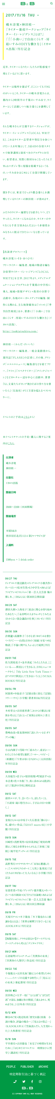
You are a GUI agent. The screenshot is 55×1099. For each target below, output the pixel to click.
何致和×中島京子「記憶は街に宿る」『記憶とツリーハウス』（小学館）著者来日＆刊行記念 (28, 695)
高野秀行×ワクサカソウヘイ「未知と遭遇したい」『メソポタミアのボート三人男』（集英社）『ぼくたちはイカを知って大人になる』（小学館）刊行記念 (28, 871)
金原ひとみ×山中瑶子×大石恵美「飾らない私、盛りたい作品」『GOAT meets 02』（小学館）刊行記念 (28, 825)
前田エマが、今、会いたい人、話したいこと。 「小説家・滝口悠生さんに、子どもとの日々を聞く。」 (27, 803)
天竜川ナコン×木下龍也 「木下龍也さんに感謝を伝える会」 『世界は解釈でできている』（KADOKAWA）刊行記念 (28, 921)
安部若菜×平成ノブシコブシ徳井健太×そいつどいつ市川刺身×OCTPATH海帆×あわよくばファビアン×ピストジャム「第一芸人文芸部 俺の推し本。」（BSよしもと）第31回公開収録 (28, 897)
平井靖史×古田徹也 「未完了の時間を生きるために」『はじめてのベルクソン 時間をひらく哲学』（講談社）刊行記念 (28, 1048)
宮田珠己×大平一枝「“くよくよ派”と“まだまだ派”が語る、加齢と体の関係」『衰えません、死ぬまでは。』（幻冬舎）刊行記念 (27, 1000)
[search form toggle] (51, 4)
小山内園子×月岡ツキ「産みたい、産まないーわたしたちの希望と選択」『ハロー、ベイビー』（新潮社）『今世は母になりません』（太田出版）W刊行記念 (28, 757)
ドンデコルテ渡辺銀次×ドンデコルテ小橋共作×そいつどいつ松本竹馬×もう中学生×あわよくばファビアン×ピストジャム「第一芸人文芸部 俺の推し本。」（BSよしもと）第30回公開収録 (28, 590)
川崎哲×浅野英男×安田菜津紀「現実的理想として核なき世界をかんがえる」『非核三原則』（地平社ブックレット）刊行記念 (27, 846)
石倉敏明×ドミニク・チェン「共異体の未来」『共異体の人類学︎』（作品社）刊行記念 (27, 958)
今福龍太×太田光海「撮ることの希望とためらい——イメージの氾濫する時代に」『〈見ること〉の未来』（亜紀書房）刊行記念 (28, 978)
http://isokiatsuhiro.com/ (20, 331)
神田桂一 (11, 468)
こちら (26, 417)
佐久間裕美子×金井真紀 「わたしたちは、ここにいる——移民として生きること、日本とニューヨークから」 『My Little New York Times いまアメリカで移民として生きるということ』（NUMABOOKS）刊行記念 (28, 671)
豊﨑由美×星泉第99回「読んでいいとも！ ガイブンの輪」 (27, 734)
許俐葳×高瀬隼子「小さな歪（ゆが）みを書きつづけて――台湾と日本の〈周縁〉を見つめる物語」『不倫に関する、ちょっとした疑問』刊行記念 (28, 643)
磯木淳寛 (11, 463)
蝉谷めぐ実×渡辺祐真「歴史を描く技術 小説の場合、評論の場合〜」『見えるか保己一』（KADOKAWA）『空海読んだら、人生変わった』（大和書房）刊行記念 (28, 1024)
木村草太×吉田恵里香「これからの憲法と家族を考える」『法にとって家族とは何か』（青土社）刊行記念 (27, 715)
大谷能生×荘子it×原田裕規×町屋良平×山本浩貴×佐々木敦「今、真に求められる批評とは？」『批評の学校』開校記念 (28, 781)
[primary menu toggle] (3, 4)
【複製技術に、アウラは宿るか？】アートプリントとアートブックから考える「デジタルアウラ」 (27, 940)
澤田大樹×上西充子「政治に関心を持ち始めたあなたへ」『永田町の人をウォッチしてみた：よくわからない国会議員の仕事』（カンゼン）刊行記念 (28, 616)
